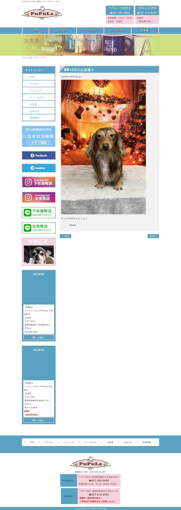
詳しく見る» (39, 337)
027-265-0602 (31, 331)
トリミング (90, 31)
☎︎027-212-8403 (147, 12)
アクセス (63, 31)
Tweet (72, 225)
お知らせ (34, 110)
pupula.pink (81, 508)
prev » (153, 236)
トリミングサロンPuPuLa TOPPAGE (42, 13)
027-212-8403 (31, 407)
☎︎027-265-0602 (120, 12)
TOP (35, 31)
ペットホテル (118, 31)
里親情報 (34, 117)
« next (65, 236)
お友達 (145, 31)
